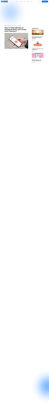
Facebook (13, 25)
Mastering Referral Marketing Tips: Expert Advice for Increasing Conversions (37, 37)
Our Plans (17, 1)
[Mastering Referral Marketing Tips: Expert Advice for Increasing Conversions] (38, 32)
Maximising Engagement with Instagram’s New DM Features (36, 60)
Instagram (15, 25)
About (31, 1)
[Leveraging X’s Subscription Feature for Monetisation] (38, 44)
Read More (33, 62)
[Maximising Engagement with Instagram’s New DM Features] (38, 55)
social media (19, 25)
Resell (25, 1)
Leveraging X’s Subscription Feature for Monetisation (37, 49)
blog (10, 25)
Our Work (28, 1)
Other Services (21, 1)
